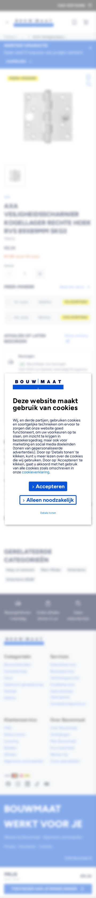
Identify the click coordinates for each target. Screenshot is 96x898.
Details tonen (48, 513)
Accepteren (50, 486)
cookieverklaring (35, 472)
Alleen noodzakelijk (50, 500)
